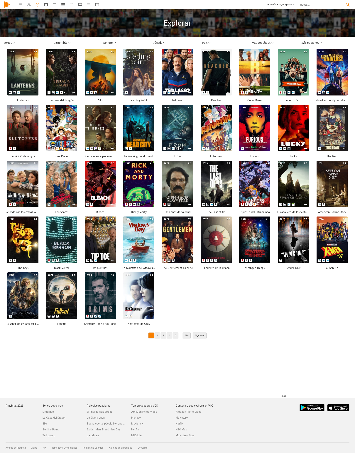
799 (187, 335)
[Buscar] (348, 4)
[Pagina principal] (7, 7)
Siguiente (199, 335)
